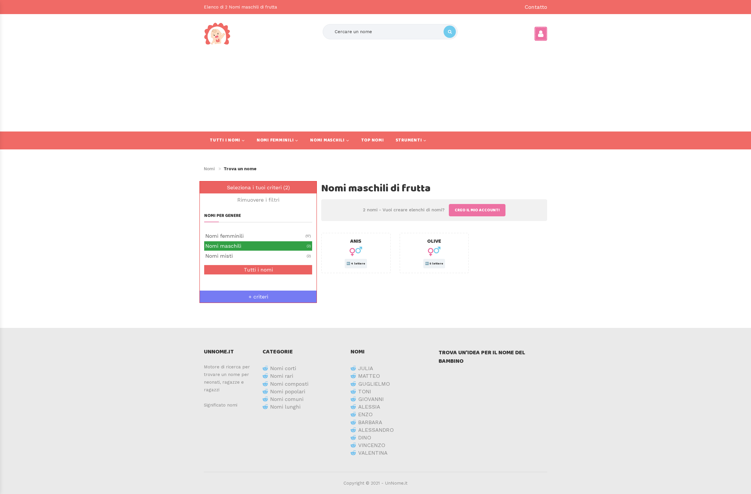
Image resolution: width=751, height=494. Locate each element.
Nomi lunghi (285, 407)
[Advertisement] (390, 86)
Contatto (536, 7)
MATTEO (369, 376)
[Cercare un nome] (450, 32)
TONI (364, 391)
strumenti (409, 140)
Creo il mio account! (477, 210)
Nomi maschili (327, 140)
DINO (364, 437)
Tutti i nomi (225, 140)
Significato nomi (220, 405)
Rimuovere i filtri (258, 200)
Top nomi (372, 140)
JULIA (365, 368)
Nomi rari (281, 376)
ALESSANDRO (376, 430)
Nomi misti (258, 256)
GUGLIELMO (374, 384)
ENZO (365, 414)
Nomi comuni (286, 399)
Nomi (209, 168)
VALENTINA (373, 453)
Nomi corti (283, 368)
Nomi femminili (275, 140)
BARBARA (370, 422)
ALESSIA (369, 407)
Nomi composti (289, 384)
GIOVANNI (371, 399)
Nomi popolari (287, 391)
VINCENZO (371, 445)
